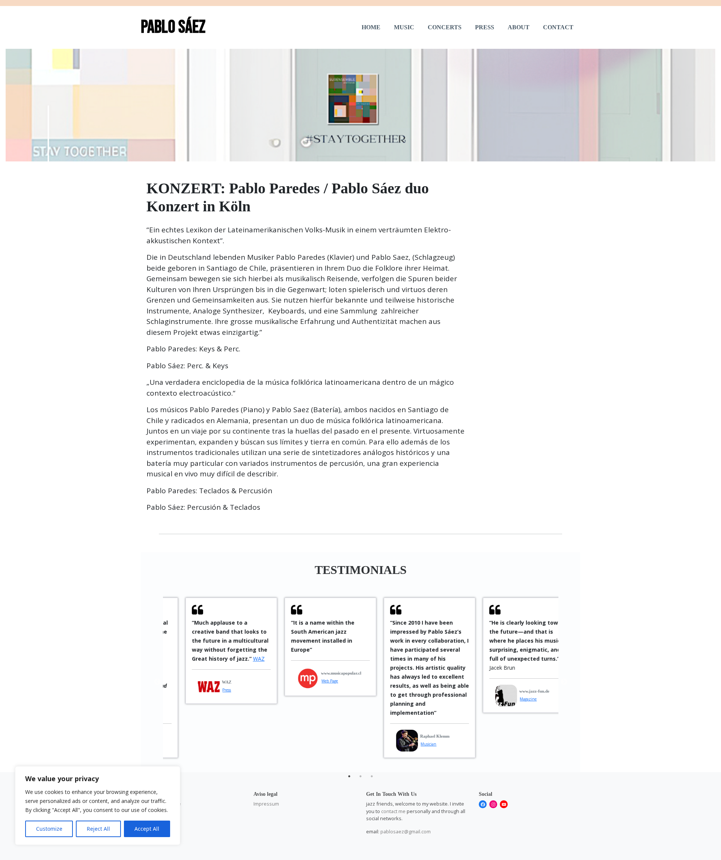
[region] (97, 805)
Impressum (266, 803)
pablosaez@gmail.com (405, 831)
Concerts (445, 27)
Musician (410, 744)
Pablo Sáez (173, 27)
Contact (558, 27)
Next (564, 682)
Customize (49, 828)
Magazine (509, 699)
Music (404, 27)
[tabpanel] (212, 651)
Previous (157, 682)
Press (484, 27)
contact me (393, 811)
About (518, 27)
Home (371, 27)
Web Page (311, 681)
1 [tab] (349, 776)
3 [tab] (372, 776)
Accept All (146, 828)
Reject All (98, 828)
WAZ (240, 658)
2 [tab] (360, 776)
